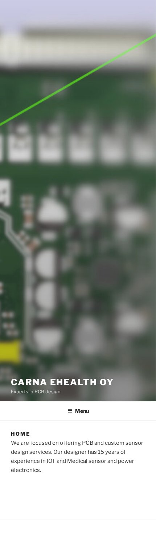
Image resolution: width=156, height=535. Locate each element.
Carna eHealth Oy (62, 382)
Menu (82, 411)
